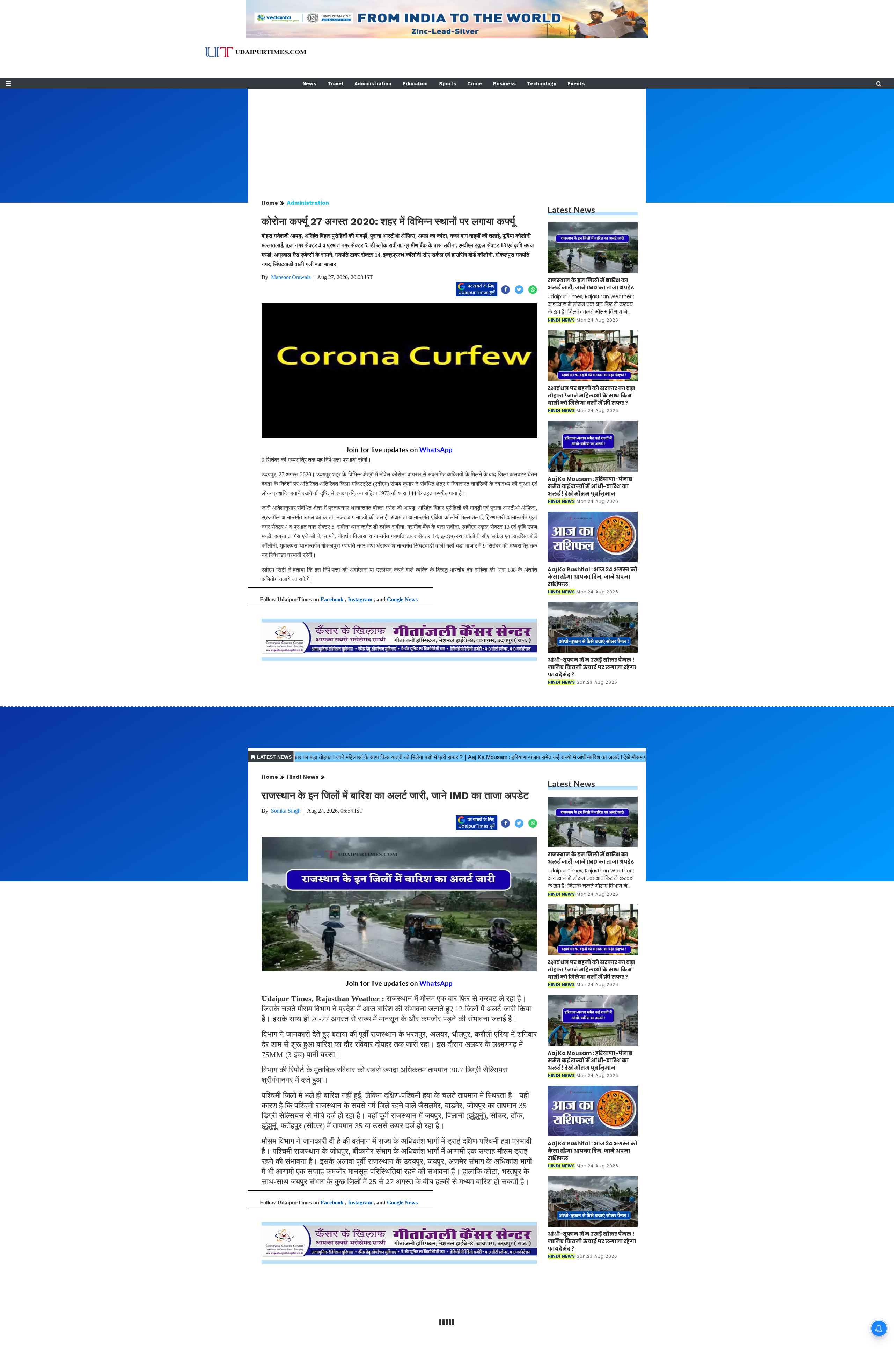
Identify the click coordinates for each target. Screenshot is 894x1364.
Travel (335, 83)
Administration (372, 83)
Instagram (360, 599)
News (309, 83)
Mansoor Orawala (291, 277)
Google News (402, 599)
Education (415, 83)
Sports (447, 83)
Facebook (332, 599)
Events (576, 83)
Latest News (571, 210)
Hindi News (302, 776)
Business (504, 83)
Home (270, 202)
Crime (474, 83)
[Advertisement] (447, 137)
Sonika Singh (286, 811)
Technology (541, 83)
